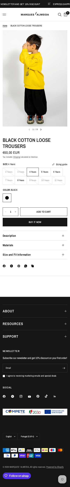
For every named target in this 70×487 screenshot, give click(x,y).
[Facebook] (5, 266)
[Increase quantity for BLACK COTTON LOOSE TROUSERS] (15, 212)
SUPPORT (10, 336)
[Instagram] (23, 396)
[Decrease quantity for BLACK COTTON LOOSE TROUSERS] (5, 212)
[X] (12, 266)
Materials (8, 245)
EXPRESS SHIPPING (58, 4)
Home (5, 25)
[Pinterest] (19, 266)
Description (9, 236)
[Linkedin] (57, 396)
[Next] (41, 129)
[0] (65, 14)
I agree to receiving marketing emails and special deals (31, 375)
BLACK (7, 198)
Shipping (16, 157)
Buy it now (35, 222)
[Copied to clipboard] (33, 266)
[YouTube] (32, 397)
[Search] (60, 14)
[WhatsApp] (26, 266)
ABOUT (8, 311)
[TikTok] (49, 396)
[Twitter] (15, 396)
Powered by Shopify (55, 466)
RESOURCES (13, 323)
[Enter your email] (63, 368)
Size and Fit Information (17, 255)
